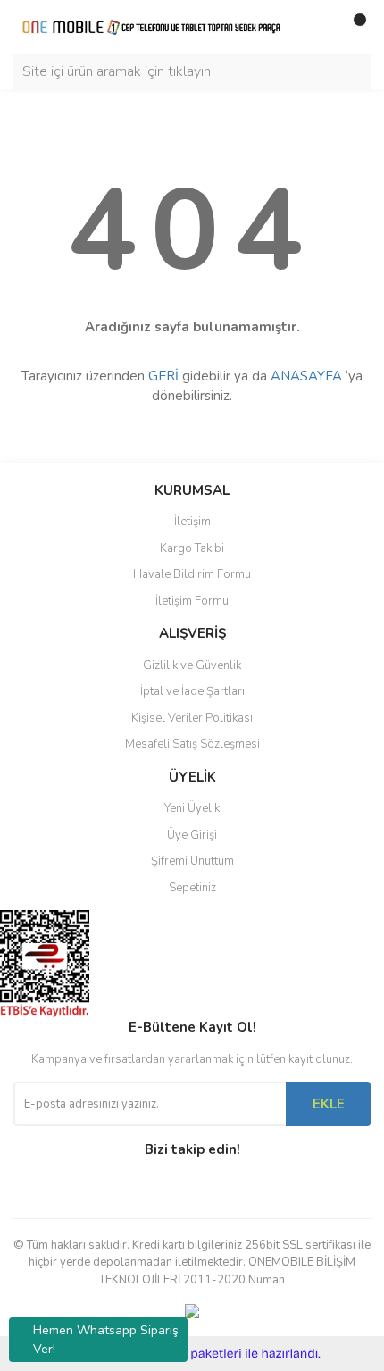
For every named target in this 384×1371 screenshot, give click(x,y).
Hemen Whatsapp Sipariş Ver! (106, 1340)
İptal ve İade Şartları (192, 691)
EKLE (329, 1104)
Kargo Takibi (192, 548)
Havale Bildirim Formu (192, 574)
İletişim (192, 522)
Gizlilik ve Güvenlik (192, 665)
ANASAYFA (306, 376)
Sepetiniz (192, 888)
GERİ (163, 376)
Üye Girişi (192, 835)
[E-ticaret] (190, 1354)
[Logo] (151, 27)
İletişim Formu (192, 601)
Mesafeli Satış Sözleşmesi (192, 744)
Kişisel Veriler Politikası (192, 718)
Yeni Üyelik (192, 808)
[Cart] (353, 27)
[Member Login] (317, 26)
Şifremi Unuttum (192, 861)
